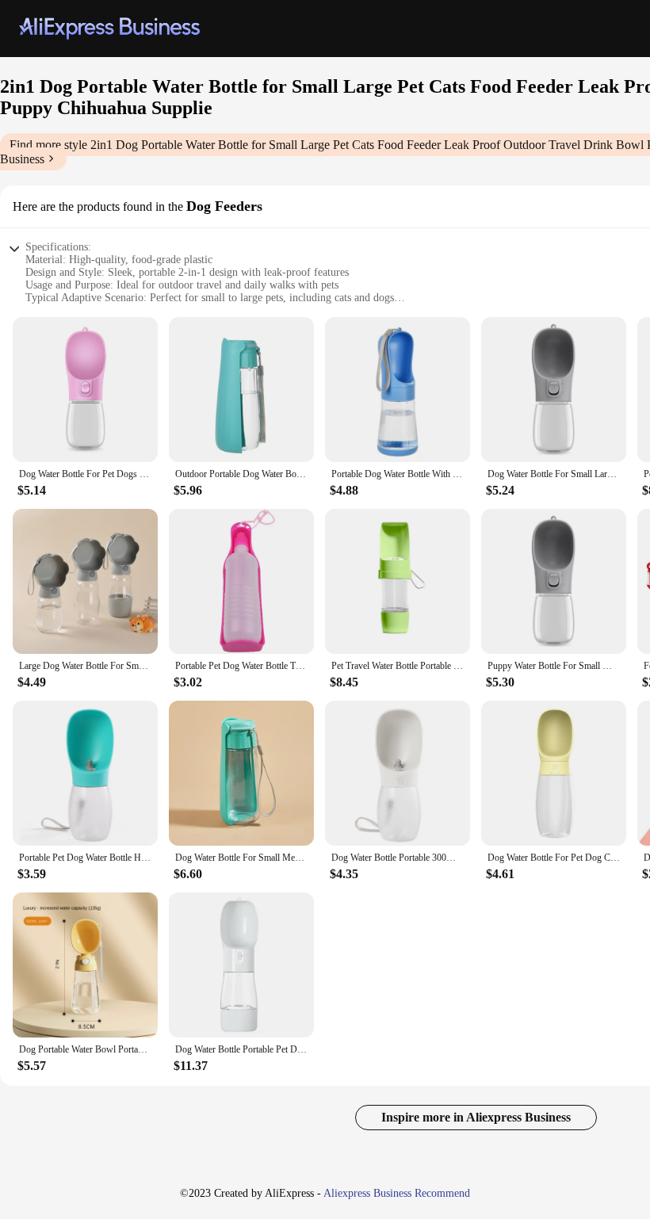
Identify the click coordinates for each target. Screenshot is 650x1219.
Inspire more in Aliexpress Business (476, 1117)
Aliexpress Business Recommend (396, 1193)
